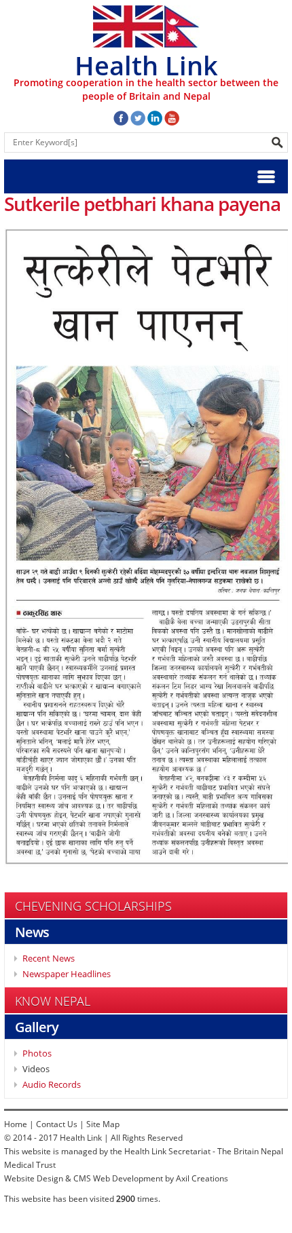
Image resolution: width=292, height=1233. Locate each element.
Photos (37, 1053)
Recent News (48, 958)
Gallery (36, 1027)
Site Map (103, 1124)
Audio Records (51, 1084)
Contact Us (56, 1124)
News (32, 932)
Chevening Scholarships (93, 906)
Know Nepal (52, 1001)
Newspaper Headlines (66, 974)
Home (15, 1124)
